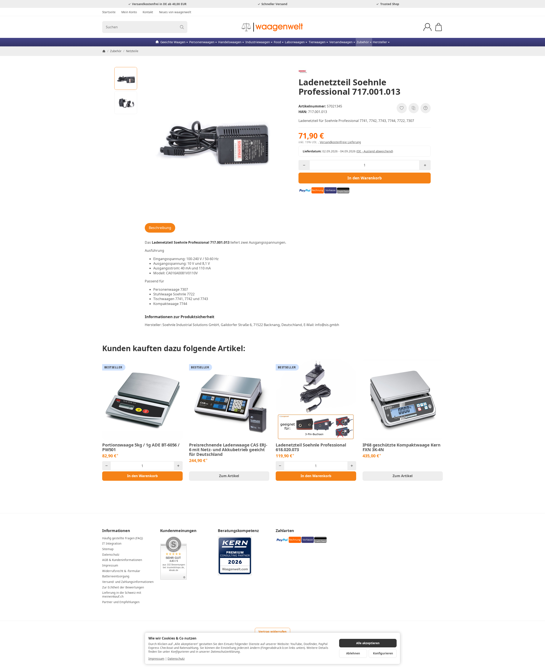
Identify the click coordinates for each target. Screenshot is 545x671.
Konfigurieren (383, 653)
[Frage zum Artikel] (425, 108)
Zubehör (363, 42)
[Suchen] (181, 27)
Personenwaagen (201, 42)
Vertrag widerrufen (272, 632)
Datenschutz (176, 659)
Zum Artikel (229, 476)
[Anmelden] (427, 27)
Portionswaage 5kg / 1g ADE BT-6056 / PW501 (140, 447)
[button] (126, 78)
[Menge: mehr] (424, 165)
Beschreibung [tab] (160, 227)
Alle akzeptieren (368, 643)
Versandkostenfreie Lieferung (340, 142)
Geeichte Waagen (172, 42)
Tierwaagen (317, 42)
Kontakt (148, 12)
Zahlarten (285, 531)
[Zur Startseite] (272, 27)
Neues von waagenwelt (175, 12)
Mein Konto (129, 12)
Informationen (116, 531)
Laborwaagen (295, 42)
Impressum (156, 659)
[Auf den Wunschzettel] (402, 108)
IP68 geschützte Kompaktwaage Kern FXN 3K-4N (401, 447)
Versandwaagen (341, 42)
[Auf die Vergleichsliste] (414, 108)
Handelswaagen (229, 42)
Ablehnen (353, 653)
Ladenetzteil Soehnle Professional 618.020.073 (311, 447)
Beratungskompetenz (238, 531)
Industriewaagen (257, 42)
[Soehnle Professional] (364, 71)
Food (277, 42)
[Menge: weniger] (304, 165)
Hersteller (380, 42)
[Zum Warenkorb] (438, 27)
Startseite (109, 12)
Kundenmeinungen (178, 531)
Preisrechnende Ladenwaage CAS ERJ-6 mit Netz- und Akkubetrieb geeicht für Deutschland (228, 450)
